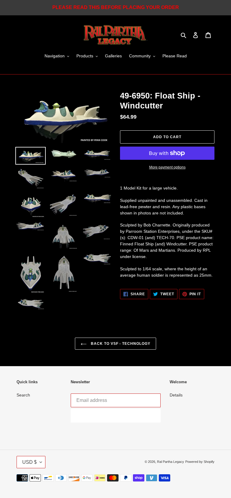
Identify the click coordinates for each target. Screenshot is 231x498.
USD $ (29, 462)
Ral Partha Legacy (170, 461)
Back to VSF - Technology (120, 344)
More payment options (167, 167)
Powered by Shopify (199, 461)
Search (23, 395)
